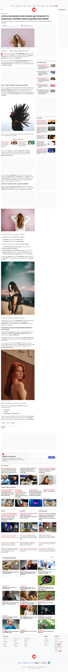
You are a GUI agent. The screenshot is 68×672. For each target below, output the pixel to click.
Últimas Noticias (6, 638)
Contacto (56, 640)
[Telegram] (31, 662)
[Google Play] (44, 663)
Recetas (25, 644)
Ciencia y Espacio (27, 638)
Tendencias (16, 646)
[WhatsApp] (29, 662)
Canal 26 (4, 25)
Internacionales (43, 511)
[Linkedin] (26, 662)
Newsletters (58, 650)
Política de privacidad (58, 643)
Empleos (56, 649)
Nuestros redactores (58, 647)
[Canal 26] (34, 657)
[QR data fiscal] (49, 663)
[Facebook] (18, 662)
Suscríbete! (51, 457)
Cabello (3, 422)
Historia (25, 641)
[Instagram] (20, 662)
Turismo (25, 646)
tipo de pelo (22, 53)
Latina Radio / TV (47, 640)
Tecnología (5, 646)
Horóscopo (5, 643)
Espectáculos (5, 641)
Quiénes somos (57, 638)
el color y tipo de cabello (21, 60)
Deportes (15, 640)
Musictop (45, 644)
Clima (4, 640)
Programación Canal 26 (59, 646)
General (15, 641)
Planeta (25, 643)
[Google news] (33, 662)
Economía (22, 511)
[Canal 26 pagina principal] (34, 11)
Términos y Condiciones (31, 667)
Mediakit (57, 644)
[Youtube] (24, 662)
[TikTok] (27, 662)
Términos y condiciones (59, 641)
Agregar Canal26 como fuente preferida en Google (28, 26)
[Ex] (22, 662)
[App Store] (38, 663)
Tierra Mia (46, 641)
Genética (12, 422)
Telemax (45, 643)
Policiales (4, 644)
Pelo (8, 422)
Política (3, 511)
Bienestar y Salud (4, 13)
